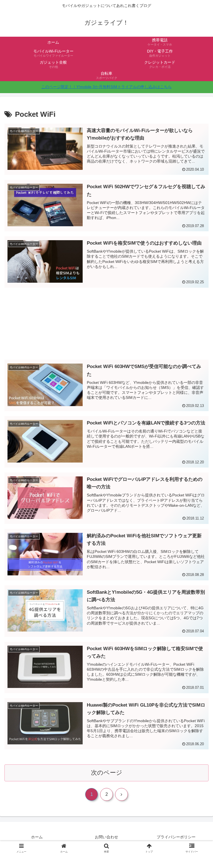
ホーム (37, 837)
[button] (197, 753)
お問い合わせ (106, 837)
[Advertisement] (106, 317)
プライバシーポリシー (176, 837)
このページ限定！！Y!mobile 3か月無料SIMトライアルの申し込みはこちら (106, 86)
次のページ (106, 772)
